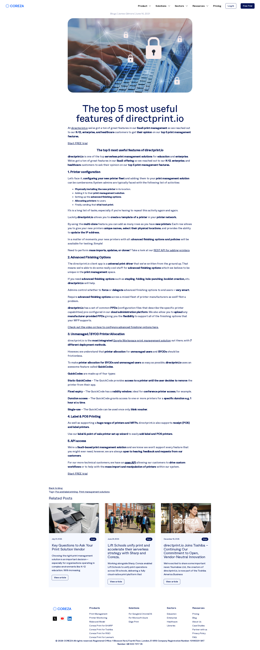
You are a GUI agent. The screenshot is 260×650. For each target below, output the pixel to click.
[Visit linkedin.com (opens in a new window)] (70, 619)
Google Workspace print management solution (142, 340)
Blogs (113, 13)
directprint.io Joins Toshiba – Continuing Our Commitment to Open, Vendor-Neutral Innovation (186, 551)
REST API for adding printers (171, 250)
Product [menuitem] (142, 6)
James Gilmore (126, 13)
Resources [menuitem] (198, 6)
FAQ (194, 637)
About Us (196, 621)
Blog (194, 617)
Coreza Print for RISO (99, 633)
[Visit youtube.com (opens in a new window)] (62, 619)
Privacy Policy (198, 633)
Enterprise (172, 617)
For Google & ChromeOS (140, 613)
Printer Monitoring (98, 617)
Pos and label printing (66, 491)
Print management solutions (94, 491)
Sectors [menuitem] (179, 6)
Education (171, 613)
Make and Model (97, 621)
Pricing (195, 613)
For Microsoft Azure (138, 617)
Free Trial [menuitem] (247, 5)
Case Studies (198, 625)
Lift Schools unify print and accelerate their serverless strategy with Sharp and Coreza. (129, 551)
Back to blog (56, 488)
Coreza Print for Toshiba (101, 629)
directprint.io (79, 128)
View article (60, 577)
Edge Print (134, 621)
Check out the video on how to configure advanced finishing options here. (113, 327)
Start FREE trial (78, 143)
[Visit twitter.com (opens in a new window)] (55, 619)
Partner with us (199, 629)
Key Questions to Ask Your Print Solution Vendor (72, 547)
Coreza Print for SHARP (101, 625)
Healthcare (172, 621)
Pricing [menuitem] (217, 6)
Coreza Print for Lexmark (101, 637)
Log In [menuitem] (231, 5)
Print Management (98, 613)
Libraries (171, 625)
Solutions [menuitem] (161, 6)
